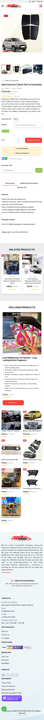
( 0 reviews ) (16, 96)
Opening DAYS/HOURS (9, 620)
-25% (24, 255)
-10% (25, 411)
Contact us (5, 635)
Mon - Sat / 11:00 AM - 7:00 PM (13, 623)
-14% (3, 255)
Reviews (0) (21, 187)
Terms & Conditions (8, 686)
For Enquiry (5, 638)
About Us (5, 631)
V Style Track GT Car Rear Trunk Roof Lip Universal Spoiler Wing (11, 431)
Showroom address (9, 602)
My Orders (5, 660)
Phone (4, 614)
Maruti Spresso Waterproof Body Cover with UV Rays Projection (33, 281)
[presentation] (40, 275)
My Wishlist (5, 663)
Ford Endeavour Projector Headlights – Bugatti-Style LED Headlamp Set (32, 488)
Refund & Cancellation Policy (11, 693)
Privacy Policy (6, 683)
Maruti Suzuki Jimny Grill (10, 460)
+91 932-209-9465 (8, 617)
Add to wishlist (16, 159)
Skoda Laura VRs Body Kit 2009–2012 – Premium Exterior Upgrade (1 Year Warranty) (32, 431)
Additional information (29, 183)
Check (39, 170)
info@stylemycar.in (8, 611)
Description (10, 183)
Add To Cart (35, 140)
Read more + (6, 572)
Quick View (12, 403)
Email (4, 608)
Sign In (34, 1)
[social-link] (3, 675)
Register (39, 1)
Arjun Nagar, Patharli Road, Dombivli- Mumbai (17, 605)
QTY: (3, 140)
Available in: (6, 119)
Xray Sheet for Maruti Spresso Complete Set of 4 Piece (12, 281)
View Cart (5, 657)
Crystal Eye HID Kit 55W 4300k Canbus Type (11, 517)
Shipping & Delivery (8, 690)
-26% (25, 469)
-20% (3, 411)
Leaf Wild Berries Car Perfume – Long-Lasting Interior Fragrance (20, 358)
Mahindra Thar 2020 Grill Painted (11, 488)
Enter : (4, 125)
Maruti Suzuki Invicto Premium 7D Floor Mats (32, 460)
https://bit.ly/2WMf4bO (19, 232)
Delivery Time (7, 165)
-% (6, 15)
